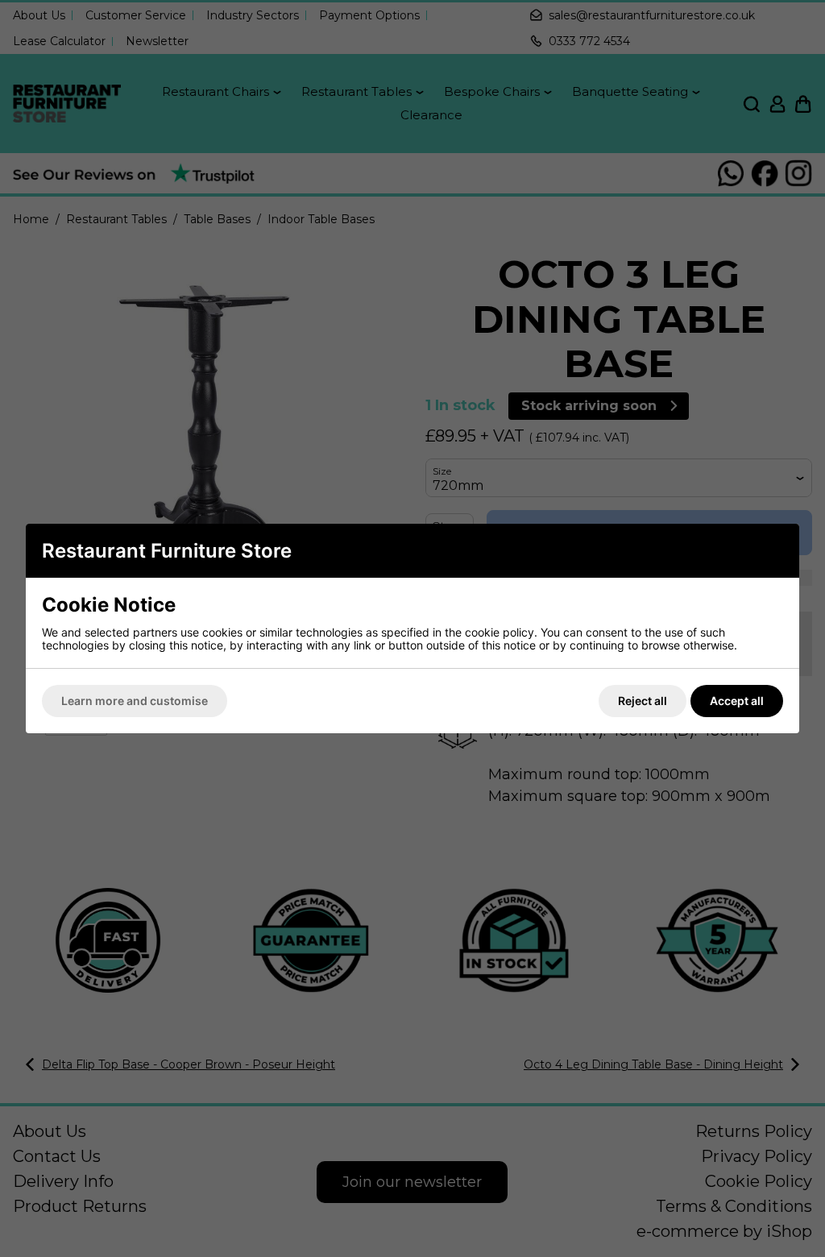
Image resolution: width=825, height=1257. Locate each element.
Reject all (642, 700)
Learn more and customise (134, 700)
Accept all (737, 700)
